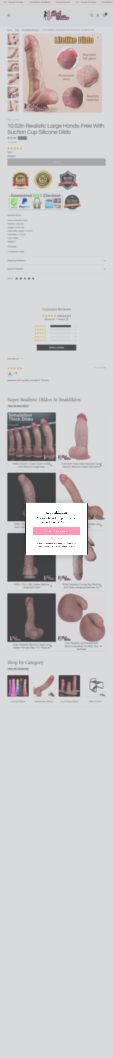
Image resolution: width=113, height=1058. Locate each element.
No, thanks (56, 538)
